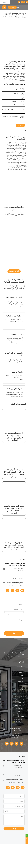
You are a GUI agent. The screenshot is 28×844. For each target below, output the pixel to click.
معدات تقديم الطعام (19, 696)
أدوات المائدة (8, 13)
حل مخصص (21, 672)
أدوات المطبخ (21, 711)
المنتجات (22, 669)
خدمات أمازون (21, 681)
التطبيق (22, 675)
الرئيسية (24, 13)
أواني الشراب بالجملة (19, 699)
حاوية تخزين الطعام (19, 705)
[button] (13, 669)
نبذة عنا (22, 678)
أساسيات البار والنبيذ (19, 708)
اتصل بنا (22, 684)
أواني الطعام (21, 702)
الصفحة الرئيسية (20, 666)
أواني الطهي (21, 693)
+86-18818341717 (18, 568)
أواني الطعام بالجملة (16, 13)
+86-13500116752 (17, 720)
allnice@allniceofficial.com (16, 728)
